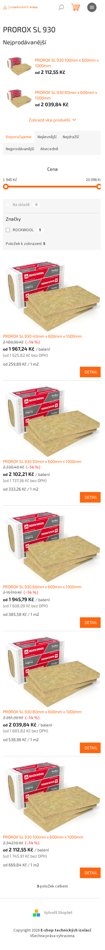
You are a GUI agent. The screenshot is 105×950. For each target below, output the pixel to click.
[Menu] (92, 7)
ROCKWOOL (27, 230)
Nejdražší (71, 137)
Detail (91, 371)
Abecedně (49, 149)
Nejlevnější (47, 137)
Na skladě (25, 205)
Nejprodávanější (20, 149)
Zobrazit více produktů (49, 119)
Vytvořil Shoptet (58, 913)
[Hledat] (61, 7)
